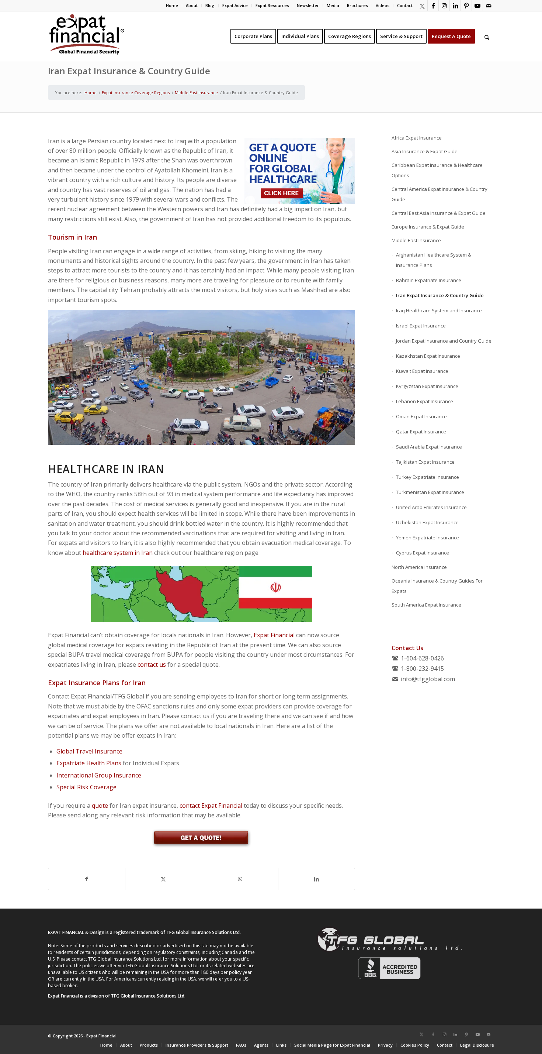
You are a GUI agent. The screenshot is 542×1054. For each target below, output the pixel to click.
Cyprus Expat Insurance (422, 552)
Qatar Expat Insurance (421, 431)
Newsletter (308, 5)
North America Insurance (419, 567)
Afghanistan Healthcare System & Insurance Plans (433, 259)
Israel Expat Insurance (421, 325)
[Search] (487, 36)
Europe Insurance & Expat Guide (428, 226)
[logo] (86, 36)
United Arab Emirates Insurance (431, 507)
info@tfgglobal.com (428, 679)
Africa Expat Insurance (417, 137)
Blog (210, 5)
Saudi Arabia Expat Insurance (429, 446)
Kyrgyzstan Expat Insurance (427, 386)
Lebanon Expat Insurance (424, 401)
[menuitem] (172, 5)
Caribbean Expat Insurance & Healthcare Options (437, 170)
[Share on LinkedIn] (316, 879)
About (192, 5)
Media (333, 5)
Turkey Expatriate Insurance (427, 477)
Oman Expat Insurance (421, 416)
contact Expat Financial (211, 805)
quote (100, 805)
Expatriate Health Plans (88, 763)
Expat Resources (272, 5)
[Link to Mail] (488, 5)
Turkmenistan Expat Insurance (430, 492)
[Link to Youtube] (477, 5)
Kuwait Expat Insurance (422, 371)
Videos (382, 5)
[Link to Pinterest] (466, 5)
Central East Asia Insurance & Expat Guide (439, 213)
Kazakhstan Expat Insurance (428, 356)
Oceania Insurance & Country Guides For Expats (437, 585)
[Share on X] (163, 879)
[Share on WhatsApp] (240, 879)
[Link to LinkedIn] (455, 5)
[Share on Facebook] (86, 879)
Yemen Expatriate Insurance (427, 537)
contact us (152, 664)
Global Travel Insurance (89, 751)
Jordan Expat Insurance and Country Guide (443, 340)
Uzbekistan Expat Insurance (427, 522)
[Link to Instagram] (444, 5)
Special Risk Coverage (86, 787)
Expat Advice (235, 5)
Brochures (357, 5)
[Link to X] (422, 5)
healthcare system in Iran (118, 553)
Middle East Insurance (416, 240)
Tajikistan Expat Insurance (425, 462)
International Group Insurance (98, 775)
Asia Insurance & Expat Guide (425, 151)
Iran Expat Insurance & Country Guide (129, 71)
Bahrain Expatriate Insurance (428, 280)
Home (172, 5)
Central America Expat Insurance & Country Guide (439, 194)
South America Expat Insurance (426, 604)
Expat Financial (274, 635)
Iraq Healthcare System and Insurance (439, 310)
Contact (405, 5)
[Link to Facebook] (433, 5)
